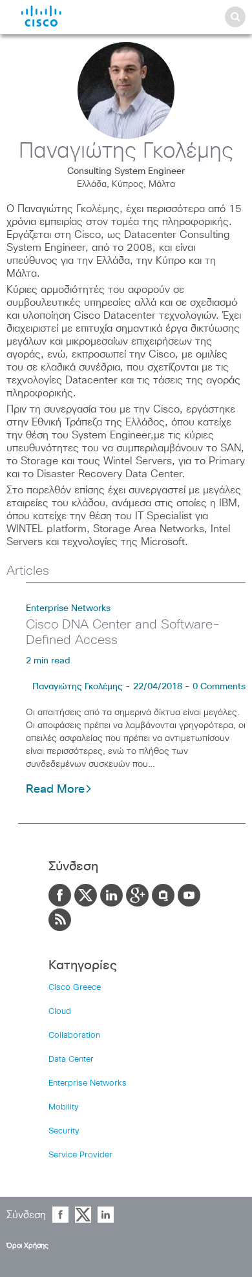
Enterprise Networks (68, 608)
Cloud (59, 1011)
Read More (55, 789)
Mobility (63, 1107)
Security (63, 1131)
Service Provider (80, 1155)
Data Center (71, 1059)
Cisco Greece (74, 987)
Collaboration (74, 1035)
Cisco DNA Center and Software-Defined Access (123, 632)
